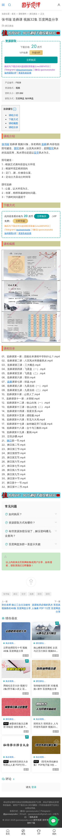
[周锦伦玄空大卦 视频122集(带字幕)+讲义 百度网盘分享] (16, 669)
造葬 (43, 144)
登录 (33, 787)
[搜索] (9, 4)
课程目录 (13, 127)
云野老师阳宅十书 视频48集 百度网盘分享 (15, 649)
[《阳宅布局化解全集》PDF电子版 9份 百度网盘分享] (46, 745)
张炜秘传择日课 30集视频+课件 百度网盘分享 (46, 687)
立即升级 (20, 221)
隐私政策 (34, 817)
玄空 (36, 152)
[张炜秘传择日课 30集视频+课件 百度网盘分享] (46, 669)
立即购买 (31, 59)
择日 (9, 440)
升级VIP (36, 52)
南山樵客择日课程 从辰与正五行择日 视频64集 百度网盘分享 (46, 649)
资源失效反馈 (24, 72)
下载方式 (13, 119)
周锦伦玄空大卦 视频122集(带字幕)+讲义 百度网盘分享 (15, 687)
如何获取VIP (10, 72)
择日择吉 (9, 25)
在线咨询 (53, 821)
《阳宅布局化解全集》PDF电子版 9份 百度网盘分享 (46, 763)
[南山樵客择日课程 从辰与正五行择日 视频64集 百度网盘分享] (46, 631)
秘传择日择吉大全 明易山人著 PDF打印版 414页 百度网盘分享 (15, 763)
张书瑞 (5, 144)
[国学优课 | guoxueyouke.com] (31, 5)
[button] (14, 109)
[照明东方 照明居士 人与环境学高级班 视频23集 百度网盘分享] (46, 707)
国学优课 (37, 820)
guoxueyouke (23, 229)
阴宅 (16, 148)
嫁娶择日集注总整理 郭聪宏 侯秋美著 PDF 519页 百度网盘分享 (15, 725)
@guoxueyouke (24, 69)
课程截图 (13, 123)
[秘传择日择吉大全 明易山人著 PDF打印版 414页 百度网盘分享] (16, 745)
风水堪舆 (10, 643)
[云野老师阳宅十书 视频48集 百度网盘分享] (16, 631)
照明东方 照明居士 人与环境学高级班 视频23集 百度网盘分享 (46, 725)
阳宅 (51, 148)
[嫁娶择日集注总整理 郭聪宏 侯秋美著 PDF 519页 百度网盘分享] (16, 707)
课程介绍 (13, 115)
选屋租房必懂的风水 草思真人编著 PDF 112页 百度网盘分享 (46, 608)
